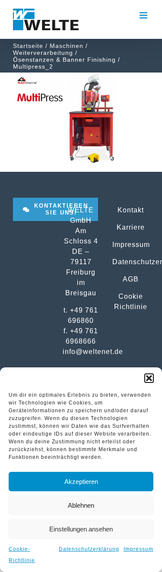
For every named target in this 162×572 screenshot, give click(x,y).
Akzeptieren (81, 481)
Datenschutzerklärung (89, 549)
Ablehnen (81, 505)
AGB (131, 278)
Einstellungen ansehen (81, 529)
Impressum (138, 549)
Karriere (131, 227)
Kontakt (131, 209)
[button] (149, 378)
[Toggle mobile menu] (144, 15)
